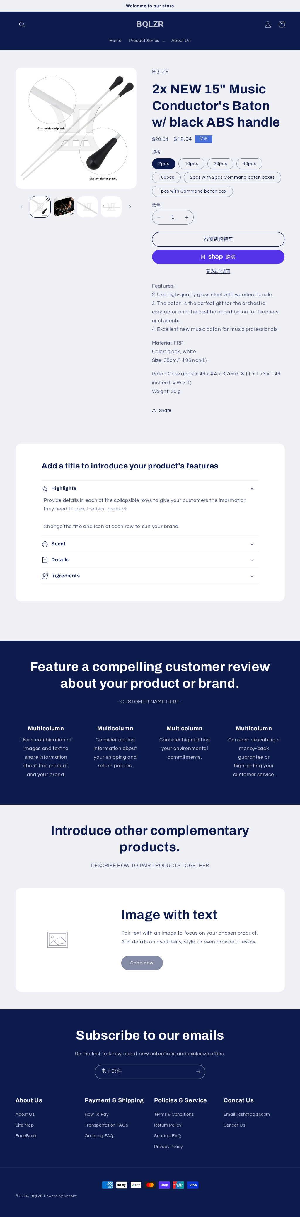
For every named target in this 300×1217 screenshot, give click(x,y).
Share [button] (165, 410)
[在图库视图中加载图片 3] (87, 206)
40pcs (249, 163)
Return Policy (167, 1125)
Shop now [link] (142, 962)
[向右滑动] (130, 206)
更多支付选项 (218, 271)
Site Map (25, 1125)
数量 (156, 205)
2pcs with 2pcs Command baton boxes (232, 177)
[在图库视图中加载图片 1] (40, 206)
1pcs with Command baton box (192, 191)
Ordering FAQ (99, 1136)
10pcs (191, 163)
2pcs (163, 163)
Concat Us (235, 1125)
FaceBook (26, 1136)
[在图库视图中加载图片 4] (111, 206)
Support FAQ (167, 1136)
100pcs (166, 177)
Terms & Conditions (174, 1114)
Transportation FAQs (106, 1125)
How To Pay (96, 1114)
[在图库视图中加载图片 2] (64, 206)
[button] (22, 24)
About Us (25, 1114)
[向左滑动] (22, 206)
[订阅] (198, 1072)
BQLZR (36, 1196)
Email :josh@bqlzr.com (247, 1114)
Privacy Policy (168, 1146)
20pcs (220, 163)
